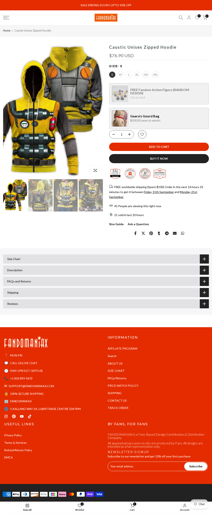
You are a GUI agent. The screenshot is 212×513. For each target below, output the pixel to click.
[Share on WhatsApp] (182, 233)
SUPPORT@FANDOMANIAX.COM (31, 386)
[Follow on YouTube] (22, 416)
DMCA (8, 457)
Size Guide (116, 224)
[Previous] (10, 111)
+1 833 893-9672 (21, 378)
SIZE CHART (116, 370)
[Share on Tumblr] (159, 233)
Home (6, 30)
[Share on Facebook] (135, 233)
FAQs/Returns (117, 378)
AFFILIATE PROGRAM (122, 348)
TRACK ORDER (118, 408)
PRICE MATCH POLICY (123, 385)
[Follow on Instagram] (6, 416)
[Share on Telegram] (167, 233)
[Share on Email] (175, 233)
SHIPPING (115, 393)
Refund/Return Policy (18, 450)
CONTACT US (117, 400)
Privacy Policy (13, 435)
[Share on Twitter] (143, 233)
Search (112, 356)
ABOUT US (115, 363)
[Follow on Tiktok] (29, 416)
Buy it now (159, 158)
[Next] (96, 111)
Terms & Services (15, 442)
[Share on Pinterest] (151, 233)
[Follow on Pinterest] (14, 416)
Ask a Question (138, 224)
